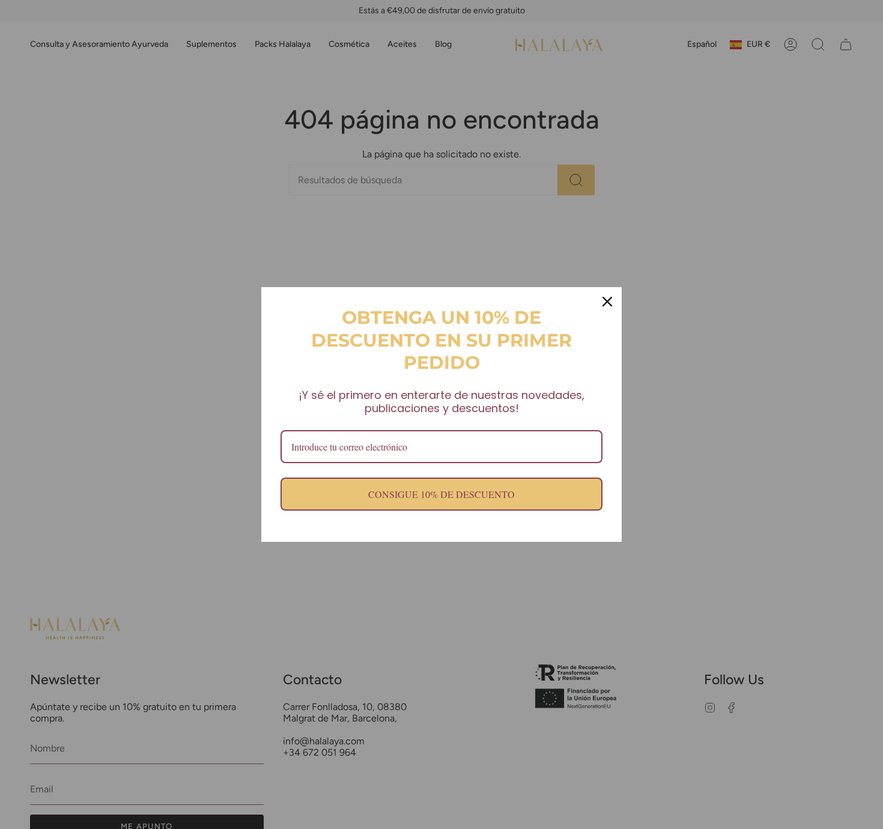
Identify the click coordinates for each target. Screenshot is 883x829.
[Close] (607, 301)
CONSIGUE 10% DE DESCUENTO (441, 494)
